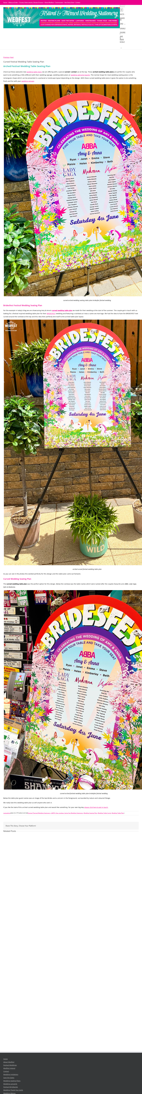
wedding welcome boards (80, 75)
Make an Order (13, 2)
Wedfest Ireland (9, 1068)
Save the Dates (8, 1078)
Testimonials (59, 2)
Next (12, 57)
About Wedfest (49, 2)
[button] (121, 47)
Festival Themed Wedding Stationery (39, 813)
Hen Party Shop (69, 2)
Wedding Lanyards (10, 1084)
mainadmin (6, 813)
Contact (77, 2)
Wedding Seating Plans (11, 1081)
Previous (6, 57)
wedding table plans (34, 72)
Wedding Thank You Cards (13, 1090)
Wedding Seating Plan (90, 813)
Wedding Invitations (10, 1075)
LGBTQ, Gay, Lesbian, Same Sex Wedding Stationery (67, 813)
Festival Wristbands (10, 1087)
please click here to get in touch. (96, 807)
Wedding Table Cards (104, 813)
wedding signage (27, 81)
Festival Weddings (10, 1065)
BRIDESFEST (51, 314)
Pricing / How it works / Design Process (31, 2)
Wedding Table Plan (118, 813)
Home (5, 2)
